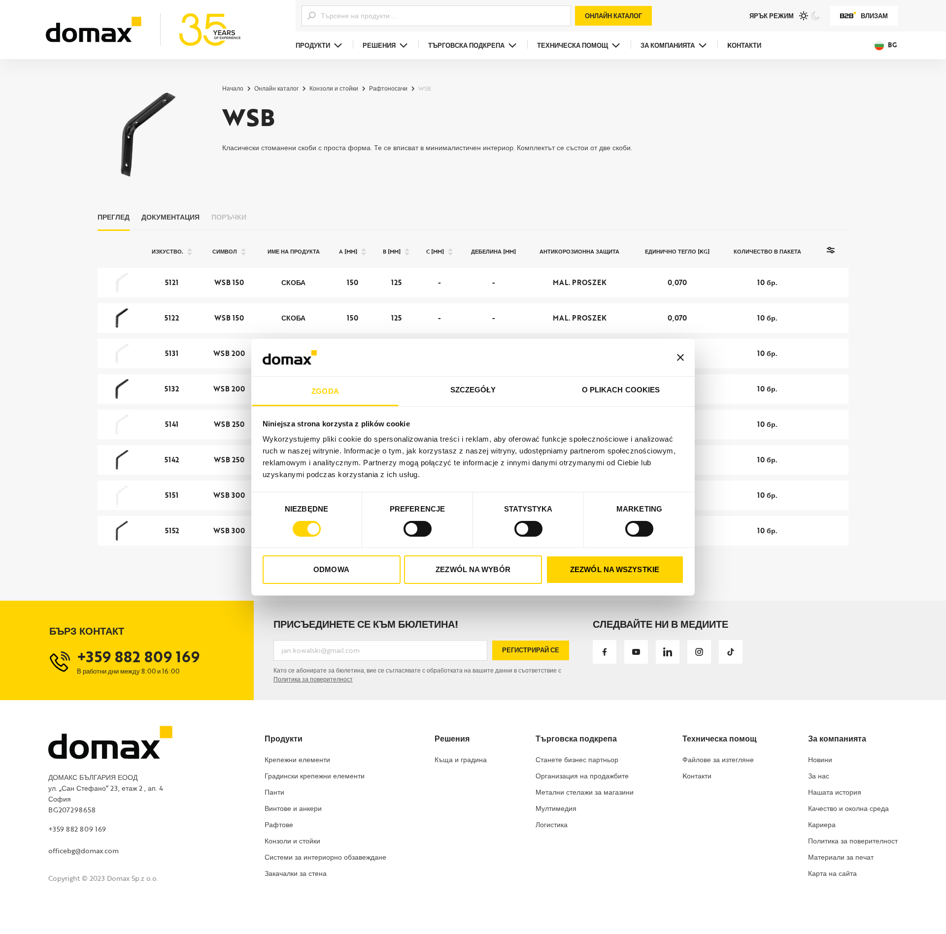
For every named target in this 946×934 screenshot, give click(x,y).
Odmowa (331, 569)
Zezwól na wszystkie (614, 569)
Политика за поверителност (313, 679)
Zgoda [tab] (325, 391)
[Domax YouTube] (636, 652)
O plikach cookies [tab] (621, 390)
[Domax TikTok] (731, 652)
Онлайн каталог (613, 16)
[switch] (418, 529)
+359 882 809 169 (77, 829)
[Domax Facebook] (604, 652)
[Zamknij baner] (680, 357)
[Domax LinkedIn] (667, 652)
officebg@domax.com (83, 850)
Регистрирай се (530, 650)
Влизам (874, 16)
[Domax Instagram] (699, 652)
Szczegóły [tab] (473, 390)
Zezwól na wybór (473, 569)
